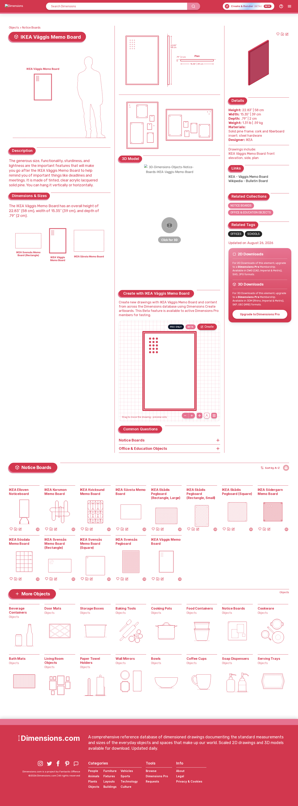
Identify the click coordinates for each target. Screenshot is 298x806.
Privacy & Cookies (189, 781)
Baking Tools (126, 608)
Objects (14, 27)
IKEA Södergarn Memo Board (270, 492)
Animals (93, 776)
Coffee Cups (196, 659)
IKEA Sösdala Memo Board (19, 541)
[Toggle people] (207, 415)
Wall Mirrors (125, 659)
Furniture (110, 771)
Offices (235, 234)
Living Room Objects (53, 661)
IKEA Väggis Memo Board (165, 541)
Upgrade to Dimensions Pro (260, 314)
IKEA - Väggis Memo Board (248, 177)
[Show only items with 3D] (286, 468)
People (93, 771)
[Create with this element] (287, 34)
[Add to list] (282, 34)
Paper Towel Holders (90, 661)
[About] (281, 6)
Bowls (156, 659)
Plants (92, 781)
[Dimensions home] (14, 6)
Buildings (110, 786)
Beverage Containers (18, 610)
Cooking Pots (161, 608)
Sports (125, 776)
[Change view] (214, 415)
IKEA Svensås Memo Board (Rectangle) (55, 543)
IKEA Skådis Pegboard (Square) (237, 492)
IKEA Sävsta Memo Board (131, 492)
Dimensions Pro (157, 776)
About (180, 771)
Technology (129, 781)
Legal (180, 776)
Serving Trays (269, 659)
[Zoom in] (192, 415)
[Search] (193, 6)
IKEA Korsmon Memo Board (55, 492)
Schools (253, 234)
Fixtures (109, 776)
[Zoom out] (185, 415)
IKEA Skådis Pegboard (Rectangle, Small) (201, 494)
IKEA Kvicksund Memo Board (92, 492)
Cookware (266, 608)
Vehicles (127, 771)
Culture (126, 786)
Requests (152, 781)
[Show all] (199, 415)
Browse (151, 771)
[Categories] (289, 6)
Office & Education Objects (250, 212)
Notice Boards (31, 27)
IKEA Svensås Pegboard (126, 541)
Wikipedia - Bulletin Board (248, 181)
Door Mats (52, 608)
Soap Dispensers (235, 659)
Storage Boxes (92, 608)
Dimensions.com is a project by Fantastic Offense (51, 771)
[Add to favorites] (278, 34)
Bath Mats (17, 659)
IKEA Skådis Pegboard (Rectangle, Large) (165, 494)
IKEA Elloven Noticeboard (19, 492)
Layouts (109, 781)
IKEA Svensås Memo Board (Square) (91, 543)
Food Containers (200, 608)
